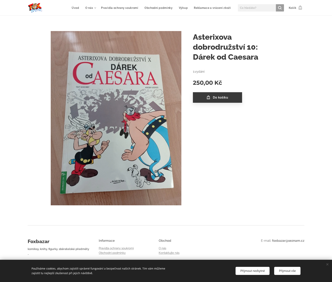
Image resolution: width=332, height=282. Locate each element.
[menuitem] (76, 8)
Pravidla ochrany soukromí (116, 248)
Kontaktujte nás (169, 253)
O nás (162, 248)
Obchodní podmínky (112, 253)
